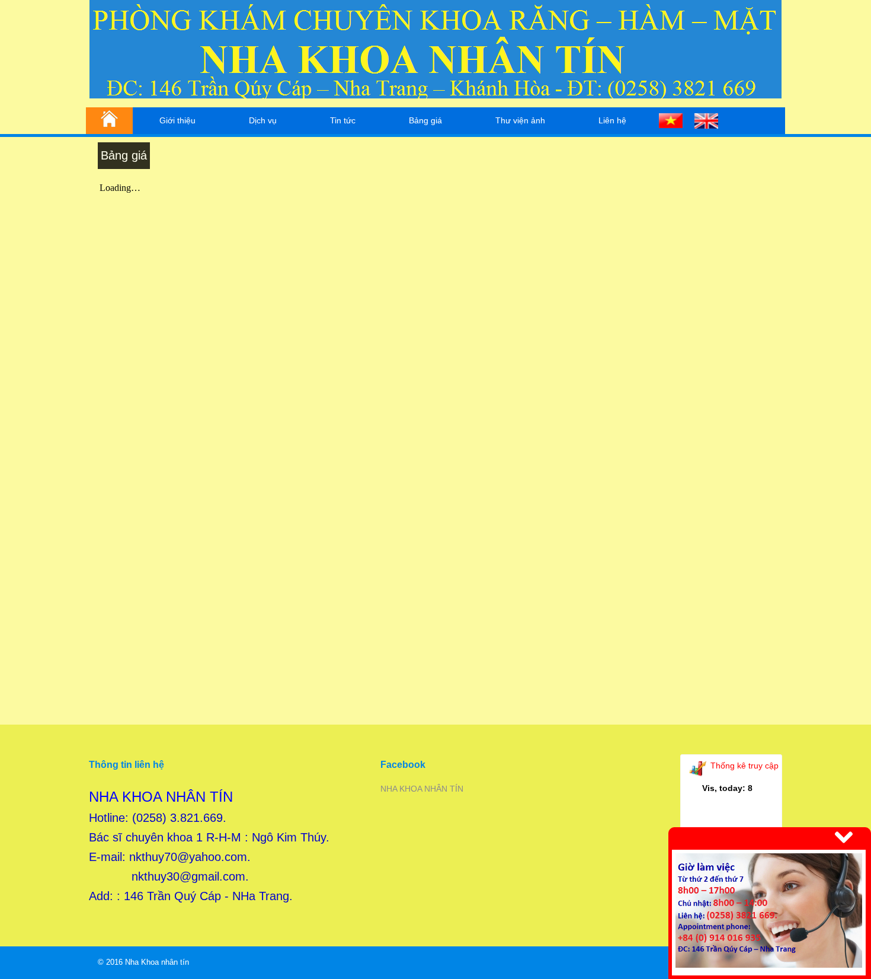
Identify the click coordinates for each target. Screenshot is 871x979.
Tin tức (343, 120)
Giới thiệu (177, 120)
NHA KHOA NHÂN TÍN (421, 788)
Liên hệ (612, 120)
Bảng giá (425, 120)
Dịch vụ (263, 120)
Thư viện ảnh (520, 120)
